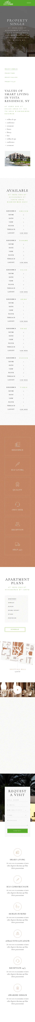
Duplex (11, 606)
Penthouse (12, 618)
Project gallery (11, 77)
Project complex (11, 69)
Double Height (13, 610)
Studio (10, 614)
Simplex (11, 602)
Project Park (10, 73)
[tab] (11, 69)
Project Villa (10, 81)
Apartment (12, 598)
